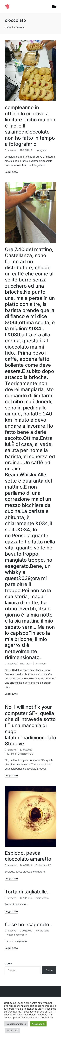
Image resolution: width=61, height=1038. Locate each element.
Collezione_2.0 (25, 753)
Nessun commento (17, 934)
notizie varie (42, 898)
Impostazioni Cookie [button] (16, 1024)
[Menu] (54, 6)
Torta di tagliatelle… (28, 892)
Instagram (41, 150)
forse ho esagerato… (29, 924)
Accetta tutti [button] (38, 1024)
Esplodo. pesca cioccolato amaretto (28, 856)
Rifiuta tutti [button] (12, 1030)
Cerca (8, 963)
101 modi (11, 753)
